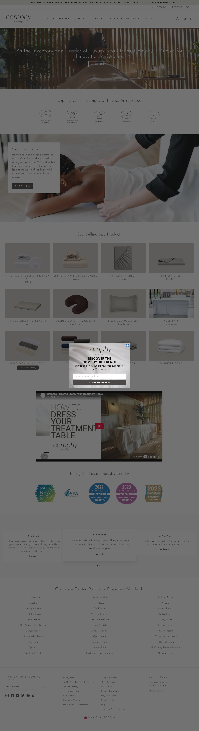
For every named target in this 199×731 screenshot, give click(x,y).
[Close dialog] (127, 345)
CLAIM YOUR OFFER (99, 382)
